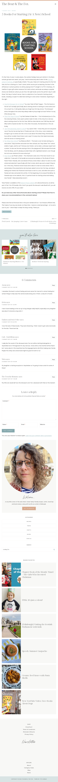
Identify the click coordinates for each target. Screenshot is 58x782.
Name (4, 424)
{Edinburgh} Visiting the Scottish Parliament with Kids (37, 625)
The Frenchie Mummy (10, 377)
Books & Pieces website (27, 183)
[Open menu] (55, 4)
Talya (4, 359)
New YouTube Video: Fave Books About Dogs (37, 702)
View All (29, 538)
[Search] (54, 549)
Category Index (29, 768)
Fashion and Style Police (11, 320)
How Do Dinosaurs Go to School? (14, 104)
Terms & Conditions (29, 729)
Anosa (4, 285)
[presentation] (14, 249)
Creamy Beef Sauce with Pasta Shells (36, 676)
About (29, 765)
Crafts (29, 530)
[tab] (27, 268)
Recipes (29, 521)
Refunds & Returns (29, 732)
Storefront (29, 727)
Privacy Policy (29, 734)
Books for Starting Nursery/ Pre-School (13, 262)
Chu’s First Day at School (11, 116)
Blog (29, 770)
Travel (29, 525)
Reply (53, 285)
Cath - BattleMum (8, 337)
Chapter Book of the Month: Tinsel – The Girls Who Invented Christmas (37, 575)
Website (42, 424)
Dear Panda (7, 156)
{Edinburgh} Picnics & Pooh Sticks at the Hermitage (43, 221)
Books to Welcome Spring (40, 262)
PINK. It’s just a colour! (32, 600)
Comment (5, 401)
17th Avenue (43, 779)
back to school (6, 211)
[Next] (54, 253)
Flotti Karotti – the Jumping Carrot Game (15, 220)
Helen (4, 302)
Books (14, 10)
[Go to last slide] (4, 253)
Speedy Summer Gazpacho (34, 651)
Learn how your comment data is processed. (38, 435)
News (29, 772)
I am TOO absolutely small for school (15, 128)
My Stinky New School (11, 141)
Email (23, 424)
